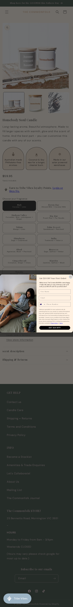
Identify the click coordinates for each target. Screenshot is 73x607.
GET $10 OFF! (55, 327)
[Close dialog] (70, 276)
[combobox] (42, 304)
